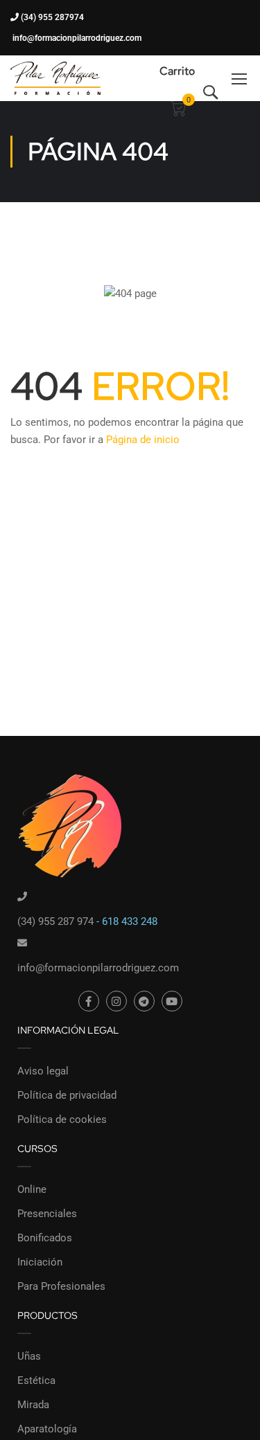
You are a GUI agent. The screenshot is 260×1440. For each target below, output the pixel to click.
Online (31, 1189)
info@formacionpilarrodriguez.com (75, 38)
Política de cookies (62, 1119)
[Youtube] (172, 1001)
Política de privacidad (66, 1095)
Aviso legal (43, 1071)
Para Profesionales (61, 1286)
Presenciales (47, 1213)
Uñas (29, 1356)
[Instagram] (116, 1001)
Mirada (33, 1404)
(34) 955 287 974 (55, 921)
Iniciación (39, 1262)
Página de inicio (143, 439)
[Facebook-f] (88, 1001)
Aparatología (47, 1429)
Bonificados (44, 1238)
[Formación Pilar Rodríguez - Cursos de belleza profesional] (55, 78)
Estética (36, 1380)
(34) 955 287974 (51, 17)
